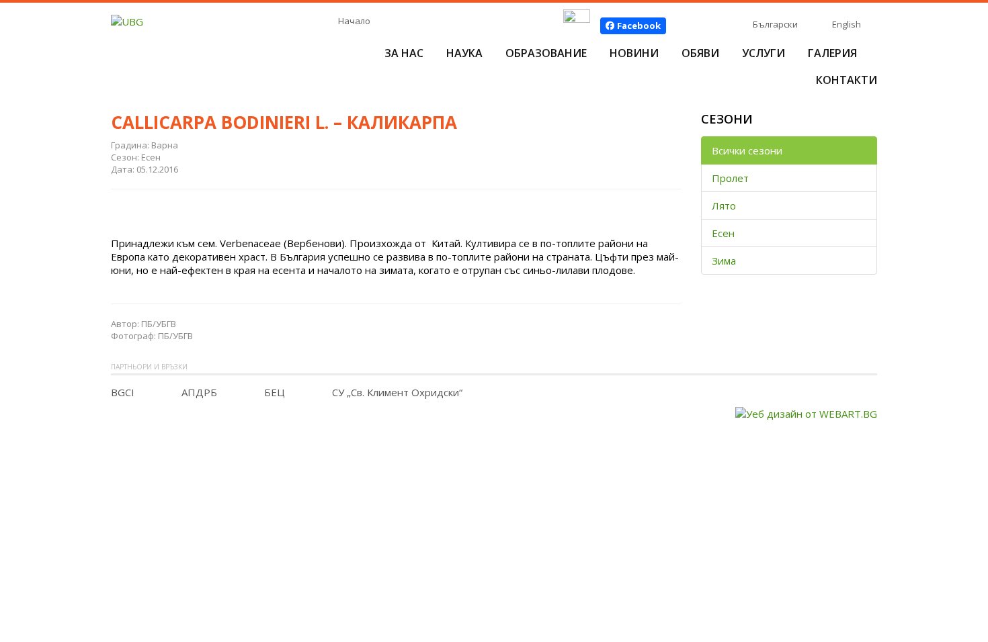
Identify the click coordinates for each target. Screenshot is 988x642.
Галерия (832, 53)
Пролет (730, 178)
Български (775, 24)
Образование (546, 53)
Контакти (846, 80)
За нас (403, 53)
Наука (464, 53)
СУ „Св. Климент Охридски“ (397, 392)
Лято (724, 205)
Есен (723, 233)
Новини (634, 53)
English (846, 24)
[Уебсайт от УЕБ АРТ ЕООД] (806, 412)
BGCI (122, 392)
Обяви (700, 53)
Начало (354, 21)
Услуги (763, 53)
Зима (724, 260)
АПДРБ (199, 392)
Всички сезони (747, 150)
